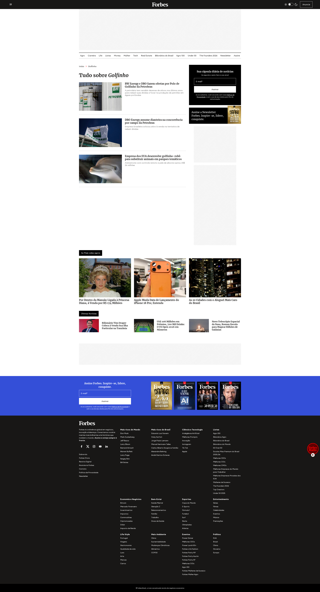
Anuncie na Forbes (86, 465)
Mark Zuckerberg (127, 437)
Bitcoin (123, 503)
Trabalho (155, 517)
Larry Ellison (125, 444)
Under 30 (192, 55)
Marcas (123, 560)
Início (81, 66)
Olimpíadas (187, 525)
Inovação (186, 440)
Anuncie (306, 4)
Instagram (186, 444)
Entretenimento (221, 499)
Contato (82, 469)
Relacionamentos (158, 510)
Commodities (126, 517)
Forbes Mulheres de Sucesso (193, 571)
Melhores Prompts (190, 437)
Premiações (218, 521)
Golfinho (92, 66)
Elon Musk (124, 433)
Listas (108, 55)
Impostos (124, 514)
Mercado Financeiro (128, 506)
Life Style (125, 534)
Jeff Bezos (124, 440)
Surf (184, 517)
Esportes (186, 499)
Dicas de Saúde (157, 521)
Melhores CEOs (219, 458)
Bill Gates (124, 462)
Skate (184, 521)
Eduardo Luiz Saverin (160, 433)
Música (216, 517)
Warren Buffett (126, 451)
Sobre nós (83, 454)
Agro (82, 55)
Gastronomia (126, 545)
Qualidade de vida (128, 549)
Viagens (123, 542)
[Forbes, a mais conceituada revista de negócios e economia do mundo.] (160, 4)
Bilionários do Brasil (164, 55)
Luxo (122, 552)
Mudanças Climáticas (160, 545)
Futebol (185, 514)
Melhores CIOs (219, 462)
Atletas (185, 528)
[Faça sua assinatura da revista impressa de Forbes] (161, 395)
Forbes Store (84, 458)
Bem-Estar (156, 499)
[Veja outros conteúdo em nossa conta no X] (87, 446)
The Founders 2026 (208, 55)
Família (154, 514)
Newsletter (225, 55)
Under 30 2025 (219, 493)
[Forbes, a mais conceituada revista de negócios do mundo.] (98, 423)
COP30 (154, 552)
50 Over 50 (217, 448)
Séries (215, 503)
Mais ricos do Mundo (130, 429)
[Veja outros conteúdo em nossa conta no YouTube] (100, 446)
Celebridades (218, 510)
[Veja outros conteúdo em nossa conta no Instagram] (94, 446)
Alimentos (155, 549)
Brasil (215, 542)
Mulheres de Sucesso (221, 482)
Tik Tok (185, 448)
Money (117, 55)
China (215, 545)
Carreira (92, 55)
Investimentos (126, 510)
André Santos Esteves (160, 455)
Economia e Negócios (130, 499)
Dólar (122, 525)
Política (217, 534)
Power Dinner (187, 538)
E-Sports (186, 506)
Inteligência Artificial (190, 433)
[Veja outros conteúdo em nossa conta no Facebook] (81, 446)
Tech (135, 55)
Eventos (216, 514)
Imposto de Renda (128, 528)
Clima (153, 538)
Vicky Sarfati (156, 437)
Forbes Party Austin (190, 556)
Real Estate (146, 55)
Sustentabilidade (158, 542)
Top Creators (218, 489)
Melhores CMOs (219, 465)
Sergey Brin (125, 459)
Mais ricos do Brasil (160, 429)
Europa (216, 552)
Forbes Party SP (188, 560)
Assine (237, 55)
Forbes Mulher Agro (190, 574)
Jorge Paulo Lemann (159, 440)
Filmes (215, 506)
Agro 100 (180, 55)
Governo (216, 549)
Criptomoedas (126, 521)
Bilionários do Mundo (222, 444)
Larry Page (124, 455)
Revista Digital (85, 461)
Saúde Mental (157, 503)
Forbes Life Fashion (190, 549)
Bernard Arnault (127, 448)
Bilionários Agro (219, 437)
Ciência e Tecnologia (192, 429)
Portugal (124, 538)
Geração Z (155, 506)
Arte (122, 556)
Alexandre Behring (158, 451)
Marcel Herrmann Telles (161, 444)
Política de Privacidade (120, 407)
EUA (215, 538)
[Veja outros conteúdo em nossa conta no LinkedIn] (106, 446)
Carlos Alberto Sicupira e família (164, 448)
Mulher (127, 55)
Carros (123, 563)
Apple (184, 451)
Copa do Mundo (189, 503)
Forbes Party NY (189, 552)
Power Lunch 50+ (189, 545)
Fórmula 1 (186, 510)
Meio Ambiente (158, 534)
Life (100, 55)
